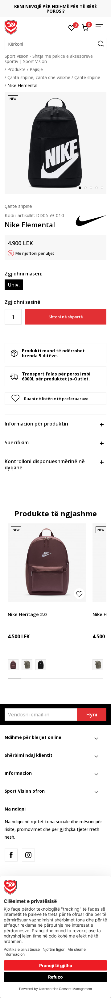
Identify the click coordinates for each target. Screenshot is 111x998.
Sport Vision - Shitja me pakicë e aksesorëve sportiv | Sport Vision (49, 58)
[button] (55, 44)
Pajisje (36, 69)
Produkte (16, 69)
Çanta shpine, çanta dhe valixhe (38, 77)
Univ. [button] (14, 284)
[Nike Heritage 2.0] (47, 562)
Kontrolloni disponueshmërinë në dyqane (45, 464)
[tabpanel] (55, 143)
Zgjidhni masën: (23, 273)
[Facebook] (11, 855)
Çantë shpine (87, 77)
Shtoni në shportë (65, 317)
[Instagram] (28, 855)
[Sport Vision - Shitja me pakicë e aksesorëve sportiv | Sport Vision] (11, 26)
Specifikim (17, 442)
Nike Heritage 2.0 (27, 614)
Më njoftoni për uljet (34, 253)
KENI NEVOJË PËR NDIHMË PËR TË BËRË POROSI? (55, 8)
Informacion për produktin (36, 423)
